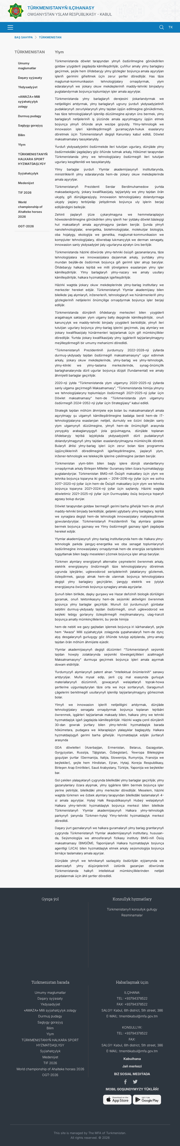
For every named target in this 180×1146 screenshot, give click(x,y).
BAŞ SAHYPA (24, 37)
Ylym (22, 144)
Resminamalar (132, 915)
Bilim (21, 135)
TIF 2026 (24, 192)
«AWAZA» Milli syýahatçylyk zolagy (29, 101)
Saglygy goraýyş (30, 125)
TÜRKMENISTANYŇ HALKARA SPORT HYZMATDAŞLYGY (33, 159)
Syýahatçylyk (28, 173)
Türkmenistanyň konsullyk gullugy (132, 909)
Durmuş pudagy (29, 116)
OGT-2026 (26, 226)
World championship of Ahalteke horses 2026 (30, 209)
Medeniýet (26, 183)
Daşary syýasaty (30, 78)
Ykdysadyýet (28, 87)
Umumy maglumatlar (27, 65)
